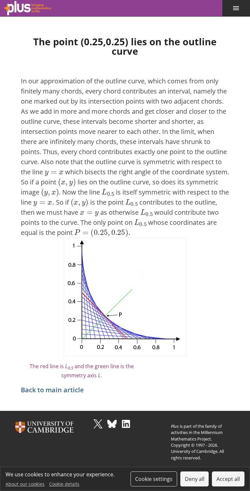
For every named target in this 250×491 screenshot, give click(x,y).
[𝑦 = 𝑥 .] (43, 201)
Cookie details (64, 484)
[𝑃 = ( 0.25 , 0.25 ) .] (102, 231)
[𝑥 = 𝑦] (89, 211)
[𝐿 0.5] (108, 191)
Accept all (228, 479)
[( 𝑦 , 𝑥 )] (50, 191)
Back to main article (52, 389)
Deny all (194, 479)
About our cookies (25, 484)
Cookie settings (154, 479)
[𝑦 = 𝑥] (54, 171)
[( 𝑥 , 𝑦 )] (67, 181)
